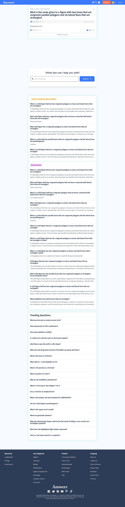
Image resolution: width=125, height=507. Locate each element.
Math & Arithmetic (45, 9)
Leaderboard (9, 457)
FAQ (63, 475)
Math (37, 9)
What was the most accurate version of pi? (45, 320)
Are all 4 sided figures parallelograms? (44, 403)
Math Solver (65, 471)
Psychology (36, 475)
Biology (35, 464)
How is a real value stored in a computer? (45, 435)
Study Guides (66, 468)
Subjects (32, 9)
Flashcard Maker (67, 464)
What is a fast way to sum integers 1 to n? (45, 386)
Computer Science (39, 479)
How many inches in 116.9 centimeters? (44, 326)
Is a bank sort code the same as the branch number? (49, 338)
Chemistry (36, 461)
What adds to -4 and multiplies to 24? (43, 362)
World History (37, 468)
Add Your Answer (62, 35)
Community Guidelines (69, 457)
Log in (120, 2)
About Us (93, 457)
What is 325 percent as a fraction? (42, 368)
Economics (36, 482)
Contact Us (93, 461)
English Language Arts (40, 471)
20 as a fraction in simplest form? (42, 392)
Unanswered (9, 464)
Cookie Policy (94, 475)
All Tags (7, 461)
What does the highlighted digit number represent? (48, 429)
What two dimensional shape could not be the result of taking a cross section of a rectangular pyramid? (60, 422)
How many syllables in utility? (41, 332)
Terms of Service (95, 464)
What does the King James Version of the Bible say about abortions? (55, 350)
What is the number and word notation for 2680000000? (50, 398)
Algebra (35, 457)
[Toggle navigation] (93, 2)
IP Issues (93, 479)
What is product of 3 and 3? (40, 374)
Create (106, 2)
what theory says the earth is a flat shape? (45, 344)
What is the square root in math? (42, 409)
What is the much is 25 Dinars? (41, 356)
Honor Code (65, 461)
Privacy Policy (94, 468)
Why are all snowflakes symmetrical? (43, 380)
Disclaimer (93, 471)
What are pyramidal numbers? (41, 415)
